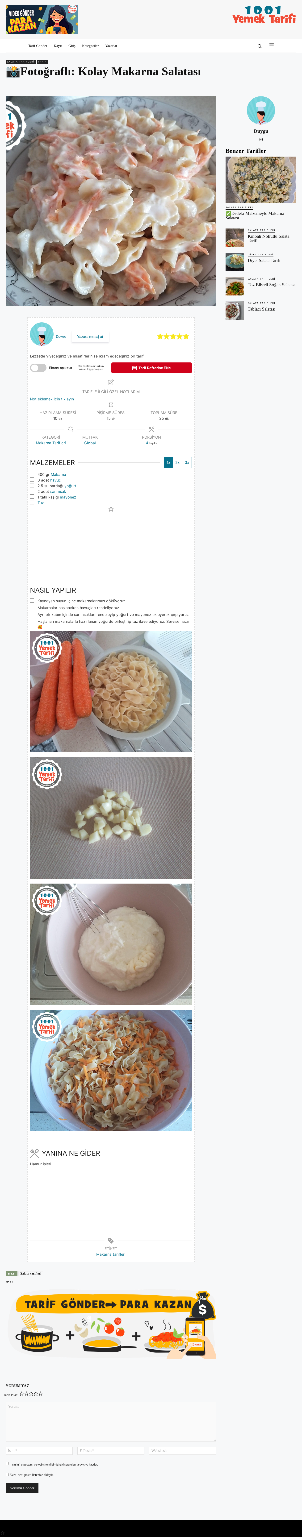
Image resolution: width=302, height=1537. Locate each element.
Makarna (58, 474)
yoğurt (70, 485)
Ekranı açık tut (60, 368)
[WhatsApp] (280, 85)
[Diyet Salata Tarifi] (235, 262)
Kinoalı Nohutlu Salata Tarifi (268, 238)
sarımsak (58, 491)
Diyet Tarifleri (260, 254)
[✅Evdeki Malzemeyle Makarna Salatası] (261, 180)
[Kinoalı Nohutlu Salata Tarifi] (235, 237)
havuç (55, 480)
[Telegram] (291, 85)
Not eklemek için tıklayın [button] (52, 399)
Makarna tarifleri (111, 1254)
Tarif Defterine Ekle (154, 368)
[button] (259, 46)
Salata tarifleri (30, 1273)
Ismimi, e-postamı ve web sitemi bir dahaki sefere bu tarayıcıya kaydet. (55, 1464)
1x (168, 462)
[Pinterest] (270, 85)
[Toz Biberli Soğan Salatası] (235, 286)
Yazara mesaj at (90, 336)
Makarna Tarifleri (51, 442)
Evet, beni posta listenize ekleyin (31, 1475)
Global (90, 442)
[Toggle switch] (38, 368)
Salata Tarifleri (20, 62)
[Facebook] (259, 85)
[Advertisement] (111, 544)
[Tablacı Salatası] (235, 310)
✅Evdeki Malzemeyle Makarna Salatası (255, 215)
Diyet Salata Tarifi (264, 260)
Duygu (61, 336)
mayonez (68, 497)
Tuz (41, 502)
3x (187, 462)
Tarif (42, 62)
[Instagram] (261, 139)
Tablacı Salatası (261, 309)
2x (177, 462)
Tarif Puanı (10, 1395)
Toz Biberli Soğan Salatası (271, 284)
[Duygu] (261, 110)
